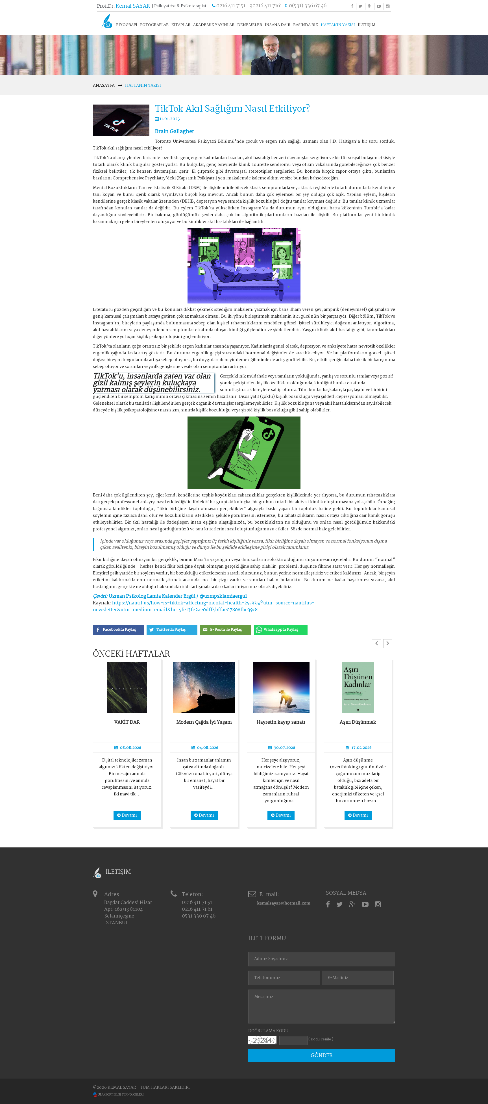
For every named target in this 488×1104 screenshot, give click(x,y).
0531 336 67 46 (198, 916)
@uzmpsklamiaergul (223, 596)
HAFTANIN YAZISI (338, 25)
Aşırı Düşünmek (358, 722)
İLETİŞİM (366, 25)
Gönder (322, 1055)
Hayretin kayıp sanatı (281, 722)
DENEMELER (249, 25)
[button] (376, 643)
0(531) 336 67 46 (307, 6)
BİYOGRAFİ (126, 25)
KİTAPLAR (180, 25)
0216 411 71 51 (197, 903)
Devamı (129, 815)
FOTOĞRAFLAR (154, 25)
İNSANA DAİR (277, 25)
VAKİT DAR (127, 722)
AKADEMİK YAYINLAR (213, 25)
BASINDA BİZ (305, 25)
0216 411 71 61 (197, 909)
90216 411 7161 (265, 6)
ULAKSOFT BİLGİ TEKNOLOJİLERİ (120, 1094)
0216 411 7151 (230, 6)
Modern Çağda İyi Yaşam (204, 722)
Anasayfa (104, 85)
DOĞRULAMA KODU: (269, 1031)
